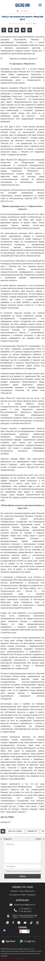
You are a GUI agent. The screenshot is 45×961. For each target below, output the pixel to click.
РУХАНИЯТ (24, 11)
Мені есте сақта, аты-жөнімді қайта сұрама (24, 871)
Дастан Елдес (15, 831)
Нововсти (32, 831)
